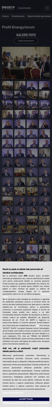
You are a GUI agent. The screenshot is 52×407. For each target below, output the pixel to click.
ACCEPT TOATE (26, 399)
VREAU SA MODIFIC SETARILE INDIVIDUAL (26, 403)
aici (37, 325)
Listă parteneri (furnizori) (13, 392)
